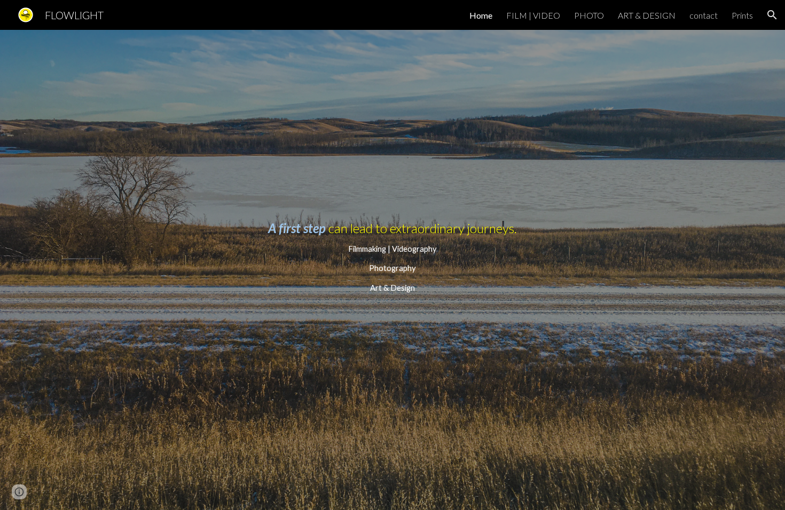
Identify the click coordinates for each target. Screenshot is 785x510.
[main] (392, 270)
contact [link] (703, 15)
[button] (772, 15)
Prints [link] (742, 15)
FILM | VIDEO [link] (533, 15)
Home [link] (480, 15)
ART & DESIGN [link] (647, 15)
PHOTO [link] (589, 15)
